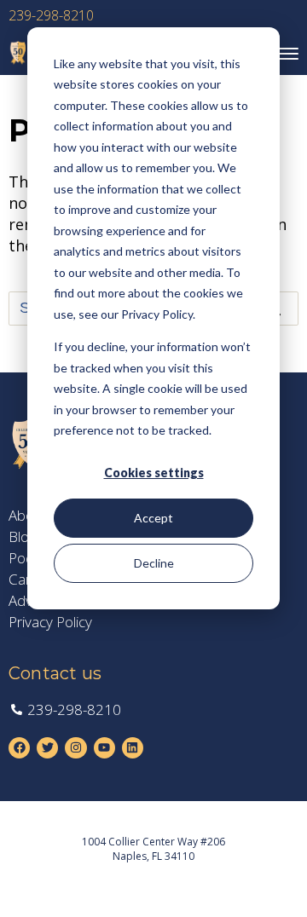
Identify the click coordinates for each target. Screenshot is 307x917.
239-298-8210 (51, 15)
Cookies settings (154, 472)
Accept (153, 517)
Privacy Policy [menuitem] (50, 622)
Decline (154, 563)
